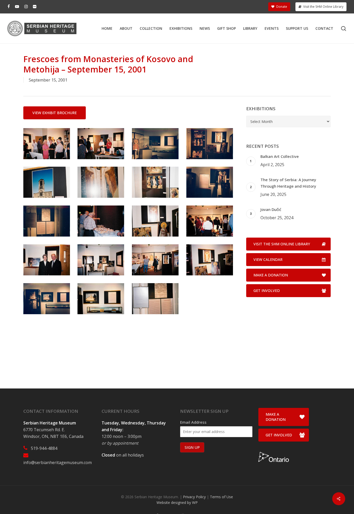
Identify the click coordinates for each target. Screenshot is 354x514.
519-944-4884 (44, 448)
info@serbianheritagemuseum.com (57, 462)
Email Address (193, 422)
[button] (54, 112)
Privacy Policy (194, 496)
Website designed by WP (177, 502)
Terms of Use (221, 496)
